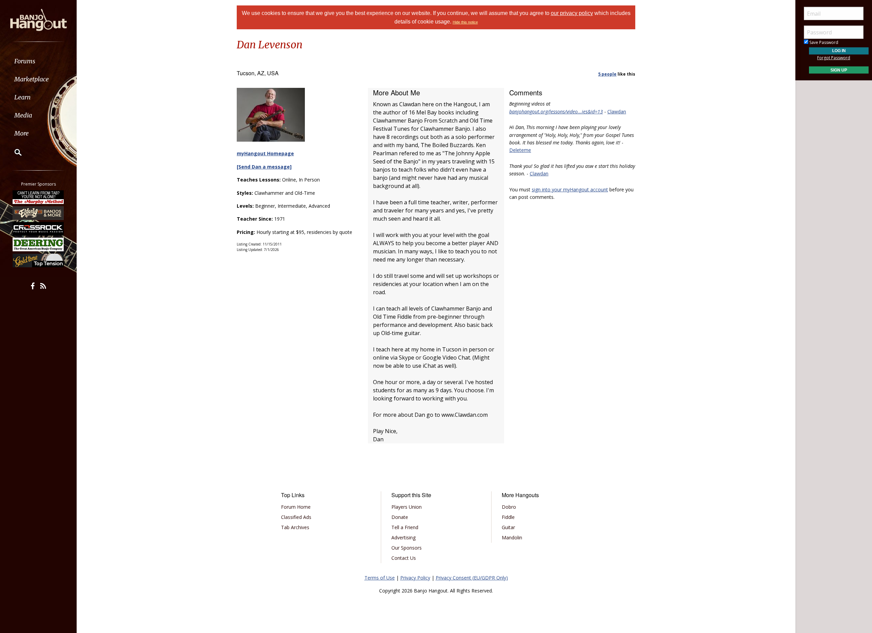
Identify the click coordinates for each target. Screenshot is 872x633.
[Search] (13, 152)
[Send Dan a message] (264, 166)
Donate (399, 517)
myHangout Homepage (265, 153)
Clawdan (616, 111)
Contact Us (403, 558)
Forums (24, 61)
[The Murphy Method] (38, 197)
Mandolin (512, 537)
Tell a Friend (404, 527)
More (21, 133)
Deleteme (520, 150)
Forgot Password (833, 58)
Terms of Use (379, 577)
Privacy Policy (415, 577)
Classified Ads (296, 517)
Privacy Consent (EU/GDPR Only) (472, 577)
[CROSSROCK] (38, 229)
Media (23, 115)
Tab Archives (295, 527)
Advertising (403, 537)
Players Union (406, 507)
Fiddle (508, 517)
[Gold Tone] (38, 260)
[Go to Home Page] (38, 19)
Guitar (508, 527)
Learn (22, 97)
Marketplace (31, 79)
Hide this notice (465, 22)
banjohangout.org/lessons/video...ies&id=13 (556, 111)
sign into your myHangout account (570, 189)
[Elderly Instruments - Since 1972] (38, 213)
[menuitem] (38, 61)
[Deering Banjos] (38, 244)
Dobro (509, 507)
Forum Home (296, 507)
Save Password (823, 42)
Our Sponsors (406, 547)
